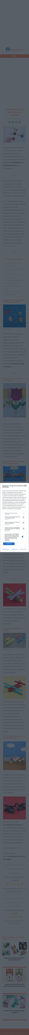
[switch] (23, 517)
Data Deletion (5, 549)
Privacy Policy (23, 549)
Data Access (14, 549)
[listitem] (14, 514)
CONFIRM (9, 543)
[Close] (26, 485)
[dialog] (14, 517)
